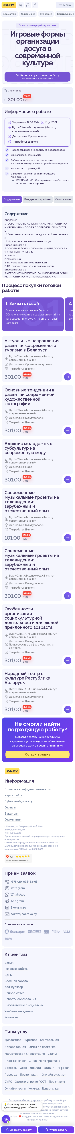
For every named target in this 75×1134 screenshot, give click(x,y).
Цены (8, 975)
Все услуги (9, 13)
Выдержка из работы (37, 199)
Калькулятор (14, 987)
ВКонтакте (18, 907)
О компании (13, 819)
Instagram (18, 888)
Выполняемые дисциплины (24, 1005)
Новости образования (20, 999)
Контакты (11, 1017)
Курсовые (46, 13)
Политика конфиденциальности (28, 789)
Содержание (12, 199)
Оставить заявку (37, 754)
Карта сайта (13, 795)
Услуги (9, 963)
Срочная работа (16, 981)
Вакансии (12, 813)
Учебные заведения (19, 1011)
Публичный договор (19, 801)
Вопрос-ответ (14, 993)
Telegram (17, 901)
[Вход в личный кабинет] (28, 5)
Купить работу (58, 1129)
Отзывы (10, 807)
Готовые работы (16, 969)
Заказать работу (21, 1129)
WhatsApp (18, 894)
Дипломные (28, 13)
